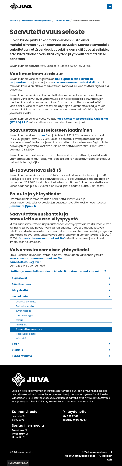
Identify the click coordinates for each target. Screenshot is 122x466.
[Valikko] (109, 6)
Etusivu (14, 20)
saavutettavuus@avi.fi (25, 262)
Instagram (18, 433)
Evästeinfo (21, 338)
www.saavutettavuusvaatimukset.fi (35, 258)
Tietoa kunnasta (25, 306)
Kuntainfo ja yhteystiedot (36, 20)
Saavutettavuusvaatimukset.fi (40, 238)
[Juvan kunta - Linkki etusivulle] (21, 6)
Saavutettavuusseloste (29, 329)
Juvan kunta (20, 296)
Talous (19, 320)
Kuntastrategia (24, 315)
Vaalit (15, 343)
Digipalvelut (19, 278)
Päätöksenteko (21, 284)
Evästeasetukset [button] (18, 463)
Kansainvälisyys (22, 356)
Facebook (18, 430)
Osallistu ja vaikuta (26, 301)
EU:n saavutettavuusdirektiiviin (74, 82)
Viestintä (17, 349)
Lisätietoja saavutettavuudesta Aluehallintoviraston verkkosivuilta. (56, 271)
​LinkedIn (17, 437)
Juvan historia (23, 310)
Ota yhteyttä (20, 290)
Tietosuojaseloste (26, 333)
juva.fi (43, 135)
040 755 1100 (71, 416)
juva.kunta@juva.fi (23, 206)
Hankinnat (21, 324)
